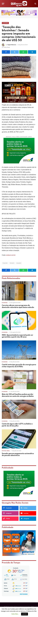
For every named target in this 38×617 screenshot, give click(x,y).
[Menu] (3, 4)
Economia (5, 23)
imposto (5, 263)
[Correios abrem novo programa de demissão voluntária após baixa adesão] (19, 290)
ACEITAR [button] (24, 614)
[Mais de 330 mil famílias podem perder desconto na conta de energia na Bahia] (19, 379)
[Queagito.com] (19, 3)
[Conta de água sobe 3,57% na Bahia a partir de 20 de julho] (19, 409)
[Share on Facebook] (6, 52)
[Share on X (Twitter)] (15, 52)
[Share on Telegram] (32, 52)
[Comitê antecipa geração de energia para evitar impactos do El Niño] (19, 350)
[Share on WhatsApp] (23, 52)
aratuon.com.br (10, 255)
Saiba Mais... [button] (15, 614)
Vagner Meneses (11, 44)
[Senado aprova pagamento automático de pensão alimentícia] (19, 438)
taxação (19, 263)
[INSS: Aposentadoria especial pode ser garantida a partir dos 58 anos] (19, 320)
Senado (12, 263)
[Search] (35, 4)
